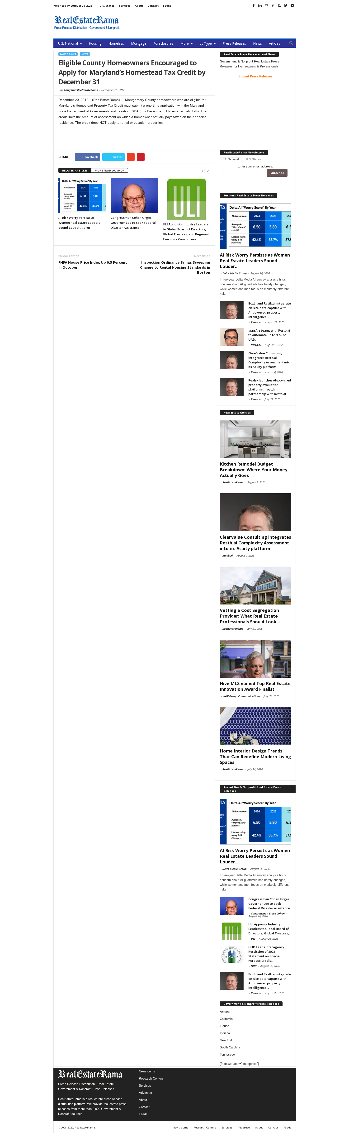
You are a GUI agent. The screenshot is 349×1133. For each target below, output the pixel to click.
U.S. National (68, 43)
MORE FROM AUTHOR (109, 170)
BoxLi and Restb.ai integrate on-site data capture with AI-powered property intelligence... (269, 310)
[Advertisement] (209, 22)
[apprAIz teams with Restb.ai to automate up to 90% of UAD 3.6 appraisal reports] (232, 337)
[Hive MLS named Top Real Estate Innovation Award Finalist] (255, 659)
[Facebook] (254, 5)
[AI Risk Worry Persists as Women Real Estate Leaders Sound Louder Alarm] (82, 195)
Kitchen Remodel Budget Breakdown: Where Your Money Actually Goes (253, 469)
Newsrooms (147, 1071)
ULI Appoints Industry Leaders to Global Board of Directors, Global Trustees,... (269, 928)
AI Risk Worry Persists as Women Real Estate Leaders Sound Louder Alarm (79, 222)
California (226, 1019)
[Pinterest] (273, 5)
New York (226, 1040)
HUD (253, 966)
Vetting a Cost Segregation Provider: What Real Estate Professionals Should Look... (250, 615)
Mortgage (138, 43)
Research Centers (151, 1078)
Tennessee (227, 1054)
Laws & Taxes (68, 54)
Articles (274, 43)
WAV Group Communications (241, 696)
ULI (253, 938)
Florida (224, 1026)
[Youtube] (292, 5)
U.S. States (106, 5)
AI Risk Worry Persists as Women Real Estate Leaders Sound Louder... (255, 260)
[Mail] (266, 5)
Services (124, 5)
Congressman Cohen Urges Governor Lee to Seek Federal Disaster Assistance (133, 222)
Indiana (225, 1033)
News (257, 43)
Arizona (225, 1012)
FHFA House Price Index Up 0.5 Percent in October (92, 265)
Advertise (145, 1093)
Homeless (116, 43)
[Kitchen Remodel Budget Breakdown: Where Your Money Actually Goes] (255, 439)
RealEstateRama (232, 482)
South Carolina (230, 1047)
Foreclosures (163, 43)
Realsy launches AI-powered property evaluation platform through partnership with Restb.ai (269, 387)
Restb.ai (256, 322)
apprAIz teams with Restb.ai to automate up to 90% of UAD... (269, 335)
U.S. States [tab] (253, 159)
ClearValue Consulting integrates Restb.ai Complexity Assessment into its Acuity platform (269, 360)
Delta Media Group (234, 273)
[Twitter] (286, 5)
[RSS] (279, 5)
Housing (95, 43)
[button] (288, 43)
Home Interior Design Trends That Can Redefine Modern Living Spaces (255, 756)
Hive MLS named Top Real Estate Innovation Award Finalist (255, 686)
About (139, 5)
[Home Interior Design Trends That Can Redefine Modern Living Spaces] (255, 726)
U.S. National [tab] (230, 159)
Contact (153, 5)
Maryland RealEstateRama (81, 90)
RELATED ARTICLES (75, 170)
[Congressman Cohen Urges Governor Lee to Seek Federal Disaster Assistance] (134, 195)
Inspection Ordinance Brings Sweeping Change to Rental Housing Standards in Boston (175, 267)
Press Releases (234, 43)
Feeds (167, 5)
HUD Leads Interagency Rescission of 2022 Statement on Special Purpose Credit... (266, 954)
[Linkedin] (260, 5)
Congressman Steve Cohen (267, 913)
